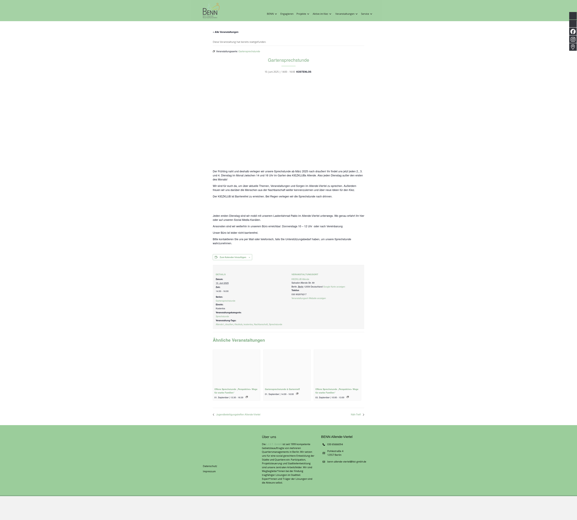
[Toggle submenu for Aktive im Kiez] (330, 14)
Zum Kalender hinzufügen (233, 257)
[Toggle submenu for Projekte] (308, 14)
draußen (229, 324)
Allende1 (220, 324)
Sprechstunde (222, 316)
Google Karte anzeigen (334, 286)
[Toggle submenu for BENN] (276, 14)
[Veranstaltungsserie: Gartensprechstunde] (297, 394)
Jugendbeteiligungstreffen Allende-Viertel (238, 414)
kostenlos (248, 324)
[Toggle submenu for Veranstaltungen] (356, 14)
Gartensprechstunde (225, 300)
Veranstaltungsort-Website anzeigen (309, 298)
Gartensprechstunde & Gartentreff (282, 389)
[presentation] (236, 367)
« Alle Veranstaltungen (225, 32)
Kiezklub (239, 324)
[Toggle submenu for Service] (371, 14)
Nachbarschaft (261, 324)
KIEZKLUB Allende (300, 279)
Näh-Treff (356, 414)
